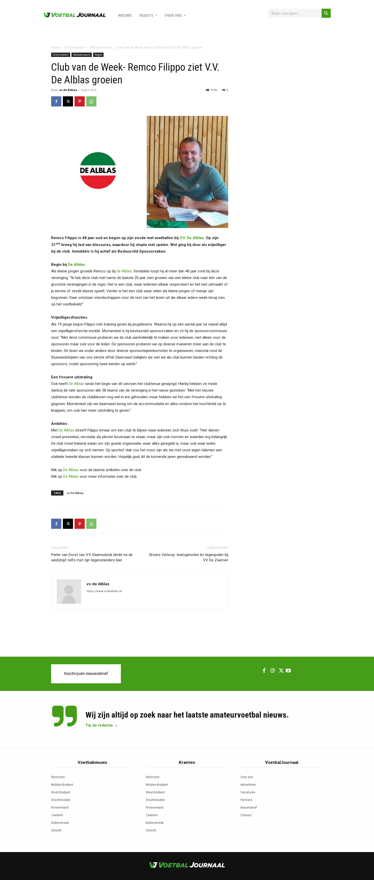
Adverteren (248, 784)
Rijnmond (58, 777)
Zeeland (57, 815)
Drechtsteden (74, 47)
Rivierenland (60, 807)
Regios (98, 54)
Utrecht (56, 830)
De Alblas (76, 264)
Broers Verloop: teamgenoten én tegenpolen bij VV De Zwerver (188, 557)
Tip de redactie (99, 725)
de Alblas (124, 271)
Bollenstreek (60, 823)
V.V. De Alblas (192, 238)
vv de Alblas (68, 90)
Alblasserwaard (100, 47)
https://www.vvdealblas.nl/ (104, 591)
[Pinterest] (80, 101)
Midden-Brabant (62, 784)
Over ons (246, 777)
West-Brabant (60, 792)
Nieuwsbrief (248, 807)
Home (55, 47)
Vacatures (247, 792)
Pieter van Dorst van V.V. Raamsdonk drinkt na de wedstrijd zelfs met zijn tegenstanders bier (92, 557)
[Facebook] (56, 101)
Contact (246, 815)
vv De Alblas (75, 493)
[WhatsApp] (91, 101)
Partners (246, 800)
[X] (68, 101)
